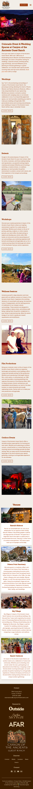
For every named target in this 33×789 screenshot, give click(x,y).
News (26, 759)
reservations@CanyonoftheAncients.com (16, 697)
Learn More (7, 110)
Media (13, 759)
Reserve (24, 5)
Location (20, 759)
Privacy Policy (18, 781)
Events (16, 762)
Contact (7, 759)
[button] (30, 5)
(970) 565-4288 (16, 695)
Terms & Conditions (7, 781)
